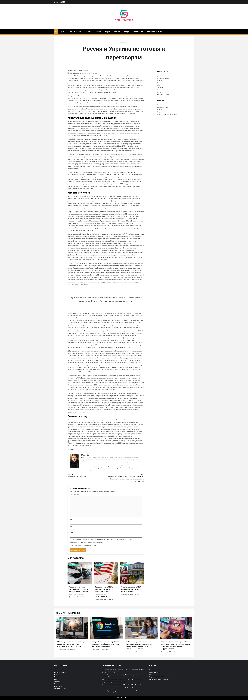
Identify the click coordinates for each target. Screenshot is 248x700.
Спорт (126, 32)
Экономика (123, 42)
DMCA (159, 109)
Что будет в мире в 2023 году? (77, 475)
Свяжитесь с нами (154, 32)
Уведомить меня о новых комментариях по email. (87, 542)
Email (72, 526)
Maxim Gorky (73, 70)
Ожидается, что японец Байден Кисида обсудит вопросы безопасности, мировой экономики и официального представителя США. (125, 477)
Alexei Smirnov (82, 597)
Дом (63, 32)
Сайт (71, 532)
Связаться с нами (162, 107)
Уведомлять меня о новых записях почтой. (85, 545)
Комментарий (75, 494)
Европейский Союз (124, 221)
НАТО (96, 387)
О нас (159, 105)
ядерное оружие (135, 342)
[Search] (192, 32)
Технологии (62, 619)
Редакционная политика (165, 112)
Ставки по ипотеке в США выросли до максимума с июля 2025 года (131, 589)
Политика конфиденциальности (167, 114)
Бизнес (98, 32)
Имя (71, 520)
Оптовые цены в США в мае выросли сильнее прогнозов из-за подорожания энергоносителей (104, 591)
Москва (104, 174)
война (86, 284)
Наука (107, 32)
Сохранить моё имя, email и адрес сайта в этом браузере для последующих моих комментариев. (103, 539)
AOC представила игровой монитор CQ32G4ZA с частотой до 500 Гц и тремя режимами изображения (70, 644)
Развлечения (138, 32)
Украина (83, 234)
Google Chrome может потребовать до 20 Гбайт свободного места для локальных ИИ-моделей (106, 644)
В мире (89, 32)
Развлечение (166, 619)
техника (117, 32)
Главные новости (75, 32)
